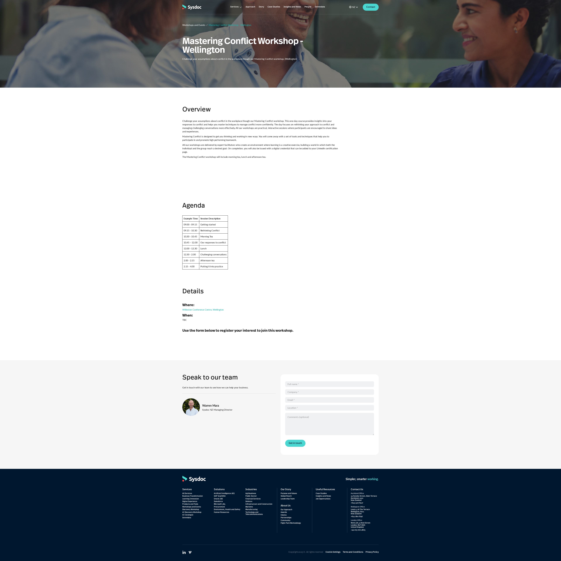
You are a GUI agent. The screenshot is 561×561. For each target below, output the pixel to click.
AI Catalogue (187, 515)
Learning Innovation (190, 499)
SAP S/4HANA (220, 496)
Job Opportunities (323, 499)
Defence (248, 501)
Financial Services (252, 499)
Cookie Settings (332, 552)
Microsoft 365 (219, 504)
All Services (187, 493)
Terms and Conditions (353, 552)
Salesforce (218, 501)
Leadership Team (288, 499)
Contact (370, 7)
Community (285, 520)
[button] (236, 7)
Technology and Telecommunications (254, 513)
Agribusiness (250, 493)
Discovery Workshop (190, 509)
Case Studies (273, 7)
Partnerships (286, 518)
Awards (284, 512)
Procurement (219, 507)
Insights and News (292, 7)
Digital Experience (189, 501)
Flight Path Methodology (291, 523)
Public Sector (251, 496)
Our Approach (286, 510)
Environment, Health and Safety (227, 509)
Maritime (249, 507)
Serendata (320, 7)
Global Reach (286, 496)
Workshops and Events (193, 25)
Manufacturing (251, 509)
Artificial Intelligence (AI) (224, 493)
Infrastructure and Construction (258, 504)
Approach (250, 7)
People (307, 7)
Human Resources (221, 512)
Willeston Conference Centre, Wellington (203, 309)
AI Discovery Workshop (191, 512)
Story (261, 7)
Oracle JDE (218, 499)
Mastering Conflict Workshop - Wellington (230, 25)
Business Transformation (192, 496)
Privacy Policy (372, 552)
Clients (283, 515)
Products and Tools (190, 504)
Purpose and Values (289, 493)
